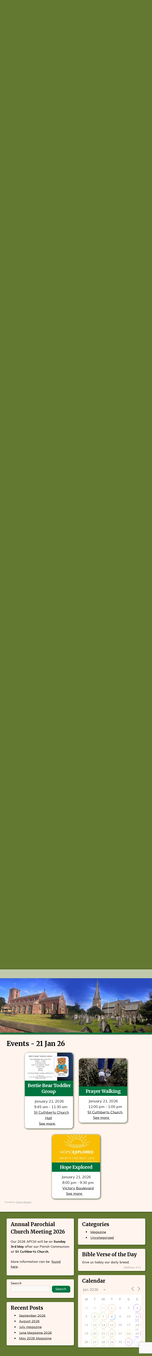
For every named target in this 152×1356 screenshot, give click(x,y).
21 (103, 1333)
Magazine (98, 1232)
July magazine (30, 1327)
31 (103, 1308)
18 (137, 1325)
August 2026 (29, 1321)
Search (16, 1283)
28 (103, 1342)
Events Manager (23, 1202)
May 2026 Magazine (35, 1338)
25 (137, 1333)
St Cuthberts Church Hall (51, 1115)
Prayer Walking (103, 1091)
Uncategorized (102, 1237)
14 (103, 1325)
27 (95, 1342)
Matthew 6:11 (132, 1267)
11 (137, 1316)
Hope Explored (76, 1167)
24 (128, 1333)
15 (112, 1325)
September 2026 (32, 1315)
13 (95, 1325)
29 (112, 1342)
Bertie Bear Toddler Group (49, 1088)
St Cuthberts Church (105, 1112)
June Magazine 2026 (35, 1332)
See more (47, 1123)
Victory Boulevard (78, 1188)
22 (112, 1333)
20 (95, 1333)
